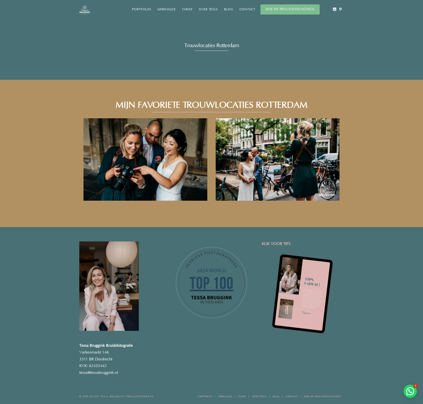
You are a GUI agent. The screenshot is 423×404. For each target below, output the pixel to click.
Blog (228, 9)
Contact (247, 9)
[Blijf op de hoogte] (334, 9)
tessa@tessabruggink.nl (98, 373)
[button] (410, 391)
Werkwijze (166, 9)
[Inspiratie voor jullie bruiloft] (340, 9)
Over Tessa (208, 9)
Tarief (187, 9)
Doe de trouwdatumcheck (290, 9)
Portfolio (141, 9)
